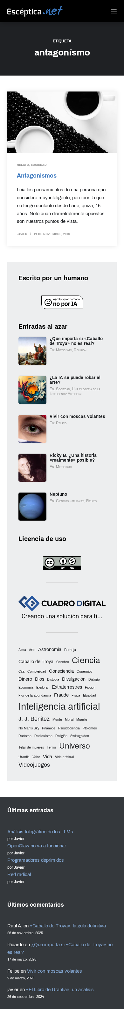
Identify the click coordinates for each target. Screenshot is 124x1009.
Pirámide (48, 728)
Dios (39, 679)
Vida (47, 756)
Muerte (81, 719)
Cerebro (62, 662)
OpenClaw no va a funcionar (36, 845)
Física (76, 695)
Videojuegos (34, 765)
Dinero (25, 679)
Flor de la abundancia (34, 695)
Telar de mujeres (31, 747)
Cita (21, 671)
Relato (23, 164)
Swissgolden (79, 736)
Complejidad (36, 671)
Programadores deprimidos (35, 860)
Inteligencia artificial (59, 706)
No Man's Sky (28, 728)
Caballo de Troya (35, 661)
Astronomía (49, 649)
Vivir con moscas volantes (54, 971)
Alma (22, 650)
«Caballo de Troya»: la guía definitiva (68, 925)
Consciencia (61, 671)
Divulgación (74, 679)
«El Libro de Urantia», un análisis (60, 989)
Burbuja (70, 650)
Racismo (24, 736)
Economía (25, 687)
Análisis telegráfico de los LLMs (40, 831)
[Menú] (114, 11)
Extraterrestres (67, 687)
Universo (74, 746)
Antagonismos (37, 175)
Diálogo (94, 679)
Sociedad (39, 164)
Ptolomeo (90, 728)
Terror (51, 747)
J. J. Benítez (34, 719)
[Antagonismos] (61, 122)
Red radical (19, 874)
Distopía (53, 679)
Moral (69, 719)
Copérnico (84, 671)
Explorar (42, 687)
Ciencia (86, 660)
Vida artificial (64, 757)
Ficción (90, 687)
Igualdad (89, 695)
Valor (36, 757)
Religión (61, 736)
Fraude (61, 695)
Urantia (24, 757)
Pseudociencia (69, 728)
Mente (57, 719)
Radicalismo (43, 736)
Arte (32, 650)
